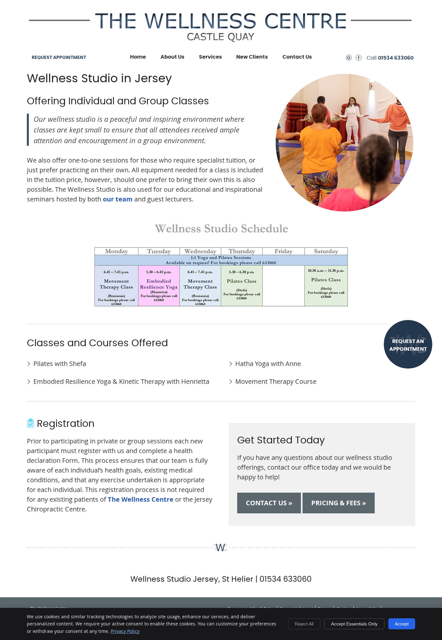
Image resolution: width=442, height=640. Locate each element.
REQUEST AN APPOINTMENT (408, 345)
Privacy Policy (125, 631)
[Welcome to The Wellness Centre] (221, 43)
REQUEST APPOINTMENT (59, 57)
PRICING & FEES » (338, 502)
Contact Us (297, 57)
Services (210, 57)
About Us (172, 57)
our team (118, 199)
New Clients (252, 57)
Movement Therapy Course (275, 381)
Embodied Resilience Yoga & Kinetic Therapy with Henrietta (121, 381)
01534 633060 (396, 58)
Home (138, 57)
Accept (402, 623)
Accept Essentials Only (354, 623)
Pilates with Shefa (59, 363)
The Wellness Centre (140, 499)
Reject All (304, 623)
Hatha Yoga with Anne (268, 363)
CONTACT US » (269, 502)
